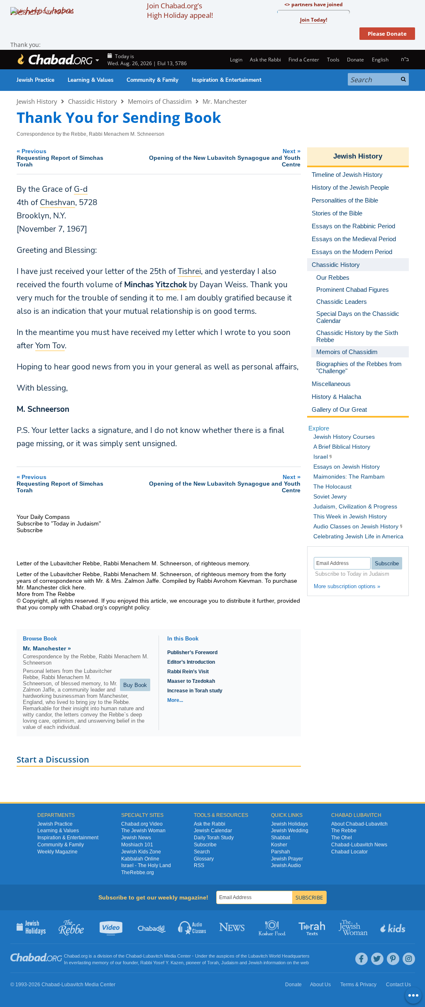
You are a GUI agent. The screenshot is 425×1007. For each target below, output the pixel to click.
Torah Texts (313, 927)
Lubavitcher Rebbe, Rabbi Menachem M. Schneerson (120, 563)
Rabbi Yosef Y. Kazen (161, 962)
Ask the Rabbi (265, 59)
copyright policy (129, 607)
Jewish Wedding (289, 830)
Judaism (229, 962)
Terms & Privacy (358, 984)
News (232, 927)
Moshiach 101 (137, 845)
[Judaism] (55, 59)
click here (71, 587)
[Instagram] (409, 959)
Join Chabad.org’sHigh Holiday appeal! (180, 10)
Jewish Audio (286, 865)
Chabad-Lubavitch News (359, 845)
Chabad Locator (349, 852)
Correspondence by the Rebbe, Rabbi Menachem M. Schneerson (90, 134)
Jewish (255, 962)
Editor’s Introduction (191, 662)
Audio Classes (192, 927)
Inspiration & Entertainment (226, 80)
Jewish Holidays (289, 824)
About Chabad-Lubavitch (359, 824)
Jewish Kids (394, 927)
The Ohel (341, 838)
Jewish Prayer (287, 859)
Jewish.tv (112, 927)
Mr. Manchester (225, 101)
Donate (355, 59)
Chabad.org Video (142, 824)
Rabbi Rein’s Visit (188, 672)
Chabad (134, 955)
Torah (213, 962)
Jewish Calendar (213, 830)
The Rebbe (344, 830)
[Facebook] (361, 959)
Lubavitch (153, 955)
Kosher (279, 845)
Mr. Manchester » (47, 648)
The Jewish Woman (143, 830)
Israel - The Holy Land (146, 865)
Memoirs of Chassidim (160, 101)
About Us (320, 984)
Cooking (273, 927)
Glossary (204, 859)
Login (235, 59)
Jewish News (136, 838)
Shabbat (280, 838)
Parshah (280, 852)
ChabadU (152, 927)
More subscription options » (347, 586)
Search (202, 852)
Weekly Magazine (57, 852)
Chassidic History (92, 101)
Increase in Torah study (194, 691)
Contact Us (398, 984)
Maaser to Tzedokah (191, 681)
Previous (60, 157)
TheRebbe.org (137, 872)
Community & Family (152, 80)
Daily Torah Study (214, 838)
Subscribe (205, 845)
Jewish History (37, 101)
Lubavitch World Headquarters (279, 955)
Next (224, 157)
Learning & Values (90, 80)
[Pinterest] (393, 959)
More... (175, 700)
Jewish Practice (35, 80)
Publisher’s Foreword (192, 652)
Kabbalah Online (140, 859)
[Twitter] (377, 959)
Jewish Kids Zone (141, 852)
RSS (199, 865)
